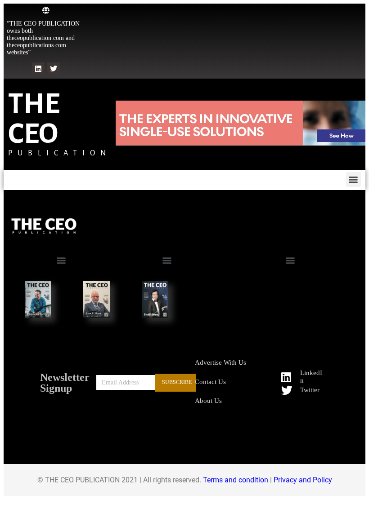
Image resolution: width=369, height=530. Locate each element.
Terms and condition (235, 480)
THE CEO (34, 118)
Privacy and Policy (303, 480)
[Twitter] (53, 68)
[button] (353, 179)
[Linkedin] (38, 68)
